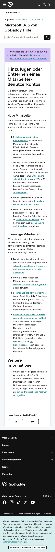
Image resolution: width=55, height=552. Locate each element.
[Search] (47, 37)
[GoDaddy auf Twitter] (25, 504)
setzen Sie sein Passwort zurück (29, 266)
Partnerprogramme (11, 459)
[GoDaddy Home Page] (14, 484)
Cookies (47, 514)
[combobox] (24, 37)
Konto (5, 467)
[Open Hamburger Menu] (3, 4)
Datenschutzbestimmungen (29, 514)
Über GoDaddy (9, 438)
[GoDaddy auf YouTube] (32, 504)
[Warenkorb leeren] (50, 4)
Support (6, 445)
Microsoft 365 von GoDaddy (29, 19)
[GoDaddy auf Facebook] (4, 504)
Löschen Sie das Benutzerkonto (28, 293)
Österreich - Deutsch (12, 496)
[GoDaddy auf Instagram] (11, 504)
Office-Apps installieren (27, 219)
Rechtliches (8, 514)
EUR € (46, 496)
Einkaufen (7, 474)
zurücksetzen (20, 192)
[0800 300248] (38, 4)
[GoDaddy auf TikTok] (18, 504)
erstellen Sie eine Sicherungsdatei (29, 284)
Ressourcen (8, 452)
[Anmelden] (44, 4)
